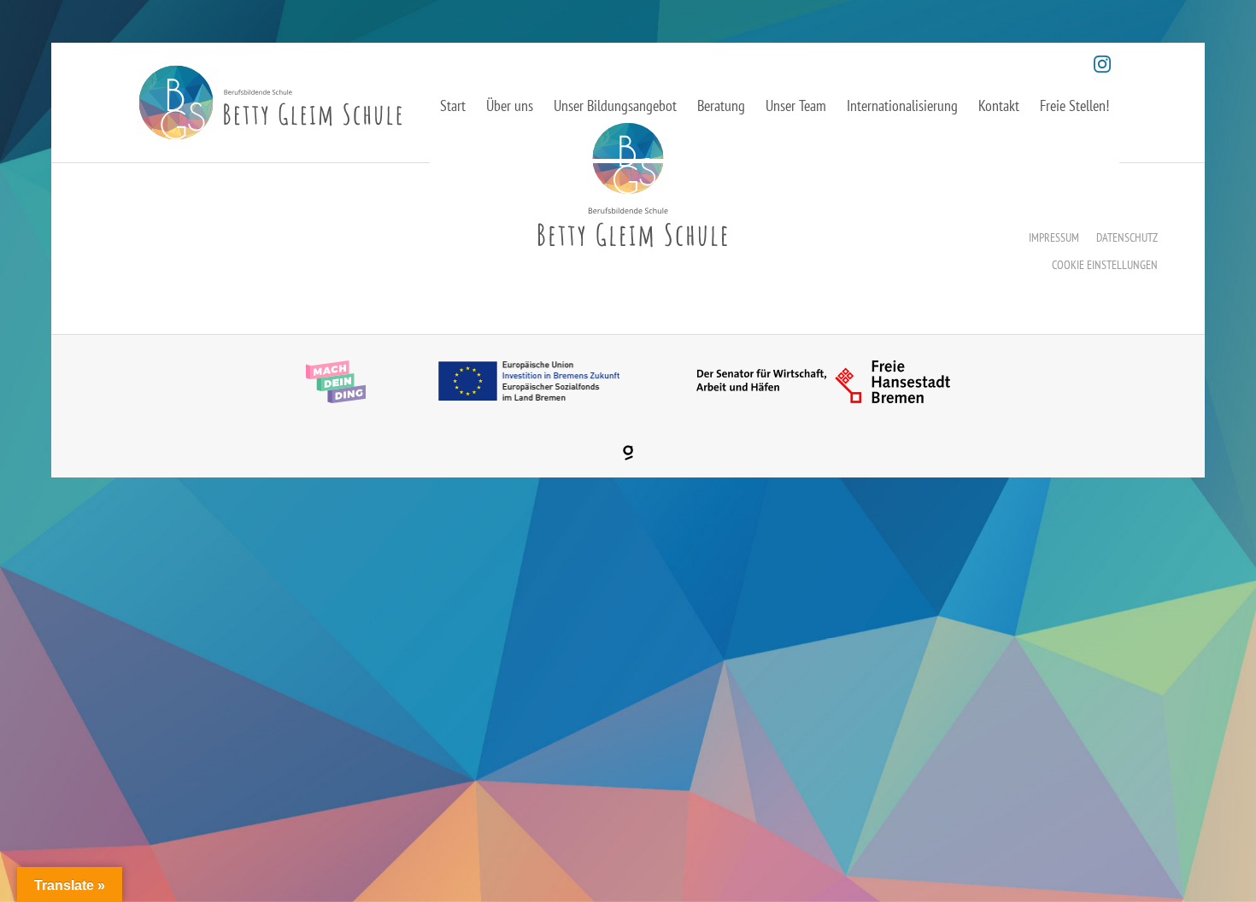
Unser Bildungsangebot (615, 105)
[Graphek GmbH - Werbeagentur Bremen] (628, 452)
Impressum (1054, 237)
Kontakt (998, 105)
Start (453, 105)
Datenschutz (1127, 237)
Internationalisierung (902, 105)
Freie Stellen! (1074, 105)
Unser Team (796, 105)
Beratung (721, 105)
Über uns (509, 105)
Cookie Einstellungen (1105, 264)
